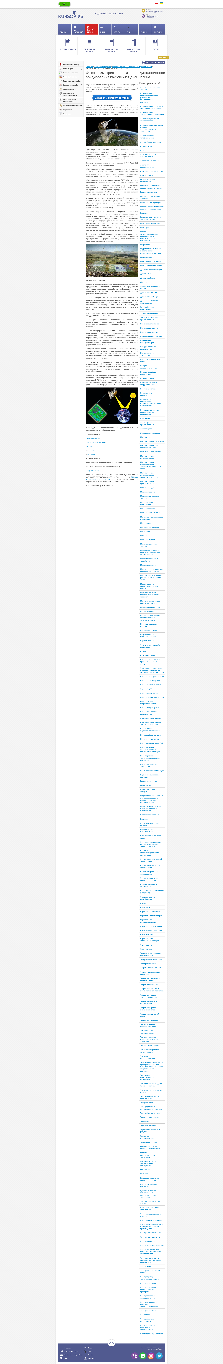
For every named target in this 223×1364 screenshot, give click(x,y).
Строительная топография (151, 916)
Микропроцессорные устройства (149, 560)
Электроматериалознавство (152, 1245)
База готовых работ (71, 85)
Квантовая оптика (148, 389)
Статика (143, 903)
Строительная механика (150, 912)
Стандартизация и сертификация (147, 898)
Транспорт (144, 1121)
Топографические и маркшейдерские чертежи (151, 1108)
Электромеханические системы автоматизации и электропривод (151, 1251)
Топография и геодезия (150, 1113)
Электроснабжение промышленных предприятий (148, 1289)
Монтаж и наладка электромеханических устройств (149, 594)
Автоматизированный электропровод (149, 120)
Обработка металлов (148, 641)
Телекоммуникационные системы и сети (150, 954)
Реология (144, 819)
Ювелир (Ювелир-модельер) (152, 1334)
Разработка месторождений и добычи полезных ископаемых (152, 808)
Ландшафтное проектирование (147, 424)
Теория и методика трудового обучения (148, 996)
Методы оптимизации (149, 527)
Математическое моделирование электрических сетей (149, 475)
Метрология (145, 531)
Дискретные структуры (149, 297)
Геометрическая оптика (150, 223)
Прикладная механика (149, 739)
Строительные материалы (151, 926)
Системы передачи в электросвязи (149, 873)
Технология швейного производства (149, 1097)
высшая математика (96, 442)
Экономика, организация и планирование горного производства (151, 1226)
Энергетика (145, 1315)
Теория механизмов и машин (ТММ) (149, 1002)
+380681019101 (150, 15)
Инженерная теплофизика (151, 336)
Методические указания (72, 105)
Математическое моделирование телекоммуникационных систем (150, 465)
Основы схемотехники (149, 693)
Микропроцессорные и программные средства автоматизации (150, 552)
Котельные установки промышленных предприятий (149, 412)
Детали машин (146, 274)
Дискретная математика (150, 293)
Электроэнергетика (148, 1311)
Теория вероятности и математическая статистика (152, 990)
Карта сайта (68, 110)
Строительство (146, 934)
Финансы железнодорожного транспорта (148, 1155)
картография (93, 470)
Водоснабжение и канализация (147, 180)
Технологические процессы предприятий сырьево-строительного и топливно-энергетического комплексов (151, 1066)
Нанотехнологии (147, 611)
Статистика (145, 907)
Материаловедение (148, 488)
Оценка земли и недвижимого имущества (150, 730)
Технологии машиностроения (147, 1057)
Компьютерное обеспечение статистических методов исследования (150, 402)
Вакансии (67, 114)
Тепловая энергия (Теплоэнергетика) (148, 1025)
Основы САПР (146, 689)
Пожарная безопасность (150, 735)
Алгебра (143, 150)
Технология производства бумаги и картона (151, 1085)
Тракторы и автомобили (150, 1117)
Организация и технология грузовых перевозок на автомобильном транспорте (152, 670)
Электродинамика (147, 1241)
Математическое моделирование (147, 457)
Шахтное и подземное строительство (149, 1209)
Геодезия (144, 213)
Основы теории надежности (152, 697)
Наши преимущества (71, 73)
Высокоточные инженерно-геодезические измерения (151, 187)
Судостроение (146, 945)
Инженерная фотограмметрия (147, 341)
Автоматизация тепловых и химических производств (151, 107)
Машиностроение (147, 492)
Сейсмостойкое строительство (146, 830)
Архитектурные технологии (151, 171)
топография (92, 446)
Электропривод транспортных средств (149, 1278)
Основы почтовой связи (150, 685)
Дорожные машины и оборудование (149, 302)
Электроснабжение (148, 1283)
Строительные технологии (151, 930)
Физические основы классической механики (150, 1147)
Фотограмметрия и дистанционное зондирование (148, 1163)
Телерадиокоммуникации (151, 960)
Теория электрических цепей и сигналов (149, 1009)
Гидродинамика (147, 257)
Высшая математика (148, 192)
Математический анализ (150, 452)
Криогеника (145, 418)
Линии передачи (147, 429)
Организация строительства (152, 677)
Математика (145, 437)
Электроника (145, 1266)
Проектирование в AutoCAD (151, 743)
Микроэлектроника (148, 565)
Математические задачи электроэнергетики (150, 446)
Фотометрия (145, 1170)
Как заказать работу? (71, 64)
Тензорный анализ (148, 964)
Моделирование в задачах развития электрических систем (151, 578)
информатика (93, 438)
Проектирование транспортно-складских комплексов (150, 758)
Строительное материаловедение (148, 921)
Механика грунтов (147, 540)
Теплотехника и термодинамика (147, 1032)
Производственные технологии (148, 765)
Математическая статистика (152, 441)
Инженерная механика (149, 332)
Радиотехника (146, 785)
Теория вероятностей (149, 985)
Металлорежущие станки (150, 513)
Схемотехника (146, 949)
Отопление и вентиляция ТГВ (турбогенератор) (150, 723)
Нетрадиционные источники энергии (148, 636)
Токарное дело (146, 1103)
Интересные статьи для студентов (70, 100)
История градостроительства (148, 367)
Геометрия (144, 228)
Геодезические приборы (150, 203)
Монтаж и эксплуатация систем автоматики (150, 602)
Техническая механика (149, 1046)
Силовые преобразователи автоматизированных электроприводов (151, 844)
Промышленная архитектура (152, 771)
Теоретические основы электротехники (150, 973)
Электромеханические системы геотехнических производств (150, 1260)
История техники (147, 378)
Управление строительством (147, 1137)
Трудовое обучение (148, 1125)
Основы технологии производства (148, 713)
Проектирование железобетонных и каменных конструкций (150, 749)
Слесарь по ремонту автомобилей (148, 885)
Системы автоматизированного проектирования (149, 853)
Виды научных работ (71, 77)
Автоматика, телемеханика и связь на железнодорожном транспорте (151, 128)
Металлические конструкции (146, 503)
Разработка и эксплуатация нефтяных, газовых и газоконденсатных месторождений (151, 799)
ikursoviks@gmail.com (154, 12)
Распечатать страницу (155, 63)
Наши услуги (68, 69)
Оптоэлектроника (147, 655)
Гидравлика (145, 245)
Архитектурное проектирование (147, 166)
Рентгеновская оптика (149, 815)
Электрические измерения (151, 1233)
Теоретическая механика (150, 968)
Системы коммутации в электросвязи (150, 866)
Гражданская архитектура (150, 261)
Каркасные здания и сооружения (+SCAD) (148, 383)
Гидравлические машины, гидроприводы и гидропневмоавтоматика (151, 251)
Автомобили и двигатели (150, 142)
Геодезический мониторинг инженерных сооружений (151, 208)
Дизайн (143, 282)
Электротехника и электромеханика (147, 1297)
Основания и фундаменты (151, 681)
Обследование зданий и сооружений (150, 646)
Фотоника (144, 1174)
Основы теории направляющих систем (149, 702)
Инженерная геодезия (149, 324)
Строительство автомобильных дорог (149, 940)
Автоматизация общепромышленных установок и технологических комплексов (149, 97)
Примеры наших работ (72, 81)
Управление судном (148, 1142)
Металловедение (147, 509)
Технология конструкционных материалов (147, 1077)
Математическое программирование (148, 482)
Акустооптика (146, 146)
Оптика (143, 651)
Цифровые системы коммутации (148, 1185)
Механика (144, 536)
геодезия (91, 454)
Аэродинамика (146, 175)
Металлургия (145, 523)
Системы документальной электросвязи (151, 860)
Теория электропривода (150, 1020)
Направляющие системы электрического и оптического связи (150, 618)
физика (90, 450)
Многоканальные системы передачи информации (151, 570)
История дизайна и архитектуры (148, 373)
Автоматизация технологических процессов (152, 113)
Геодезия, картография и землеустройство (150, 218)
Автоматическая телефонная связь (148, 137)
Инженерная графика (149, 328)
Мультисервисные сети (150, 607)
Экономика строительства (151, 1220)
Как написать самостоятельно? (70, 94)
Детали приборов (147, 278)
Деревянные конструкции (151, 270)
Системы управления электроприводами (149, 879)
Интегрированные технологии (147, 354)
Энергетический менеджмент (147, 1320)
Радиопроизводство (148, 781)
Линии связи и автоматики (151, 433)
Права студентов (69, 89)
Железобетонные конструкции (147, 308)
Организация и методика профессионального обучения (150, 662)
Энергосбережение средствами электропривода (148, 1327)
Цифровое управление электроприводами (149, 1179)
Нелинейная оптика (148, 630)
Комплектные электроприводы (147, 394)
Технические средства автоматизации (149, 1051)
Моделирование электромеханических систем (149, 586)
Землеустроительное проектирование (149, 319)
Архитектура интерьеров (150, 161)
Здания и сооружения (149, 313)
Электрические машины (150, 1237)
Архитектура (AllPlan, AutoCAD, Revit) (148, 155)
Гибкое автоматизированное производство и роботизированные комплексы (149, 236)
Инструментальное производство (148, 348)
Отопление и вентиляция (150, 718)
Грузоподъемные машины (151, 265)
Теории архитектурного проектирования (150, 979)
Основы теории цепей (149, 708)
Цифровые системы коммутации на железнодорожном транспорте (148, 1194)
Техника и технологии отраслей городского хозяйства (149, 1039)
